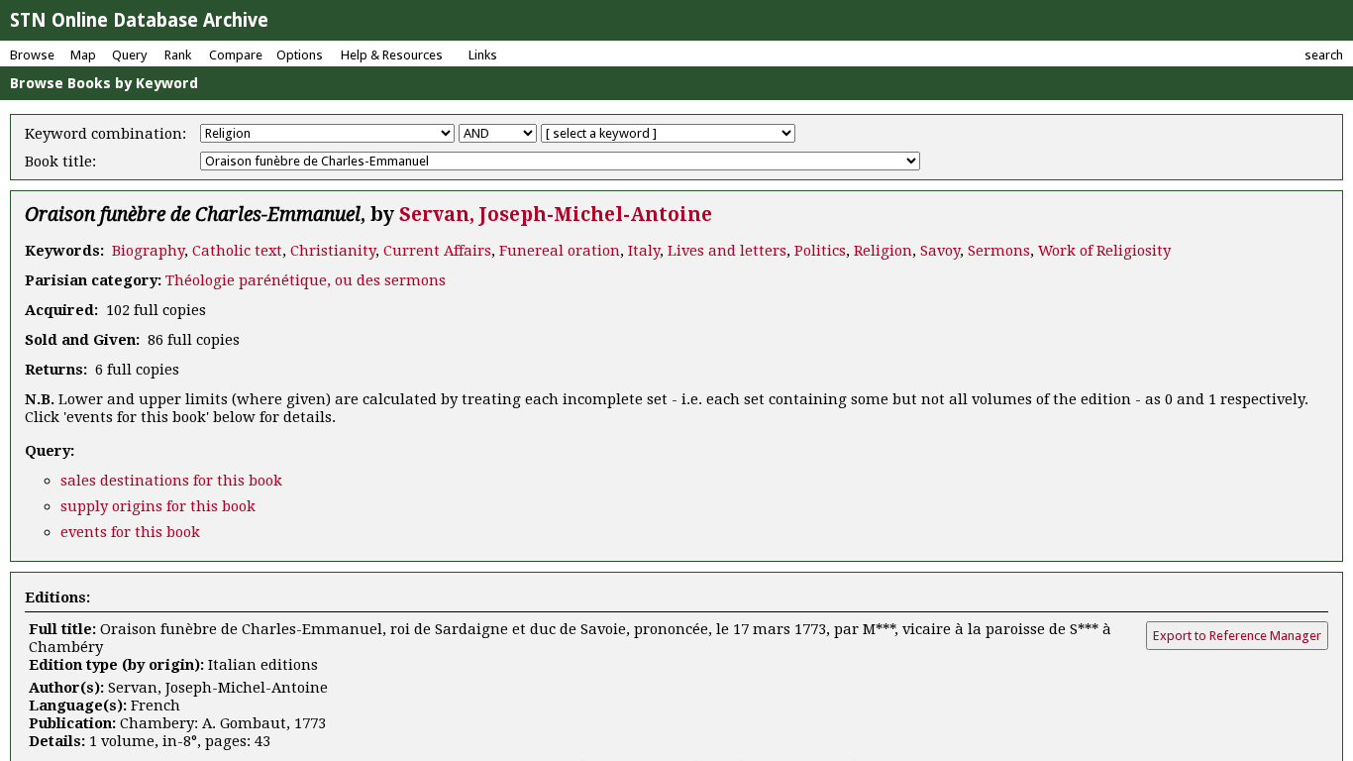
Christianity (332, 251)
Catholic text (237, 251)
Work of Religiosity (1104, 251)
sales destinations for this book (171, 480)
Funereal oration (559, 251)
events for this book (130, 532)
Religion (883, 251)
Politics (820, 251)
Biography (148, 251)
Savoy (940, 251)
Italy (644, 251)
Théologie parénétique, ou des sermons (305, 280)
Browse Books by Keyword (104, 83)
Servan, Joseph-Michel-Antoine (555, 214)
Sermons (999, 251)
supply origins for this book (158, 506)
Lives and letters (727, 251)
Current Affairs (437, 251)
